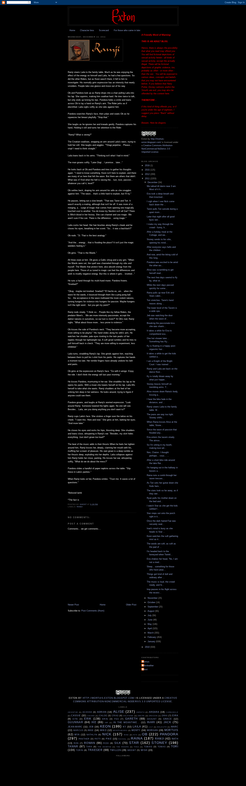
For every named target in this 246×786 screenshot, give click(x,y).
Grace (167, 719)
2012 (147, 174)
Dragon (153, 716)
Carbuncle (172, 712)
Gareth (131, 718)
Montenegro (120, 730)
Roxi (106, 743)
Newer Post (73, 604)
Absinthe (73, 712)
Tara (89, 747)
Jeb (91, 726)
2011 (147, 178)
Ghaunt (152, 719)
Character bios (87, 30)
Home (72, 30)
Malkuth (162, 727)
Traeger (95, 750)
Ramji (80, 507)
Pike (109, 739)
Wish (144, 750)
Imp (106, 722)
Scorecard (104, 30)
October (152, 602)
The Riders (122, 747)
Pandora (169, 734)
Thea (136, 747)
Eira (175, 715)
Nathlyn (92, 734)
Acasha (87, 712)
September (153, 606)
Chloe (103, 715)
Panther (84, 739)
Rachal (122, 739)
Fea (116, 719)
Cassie (76, 715)
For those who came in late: (127, 30)
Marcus (78, 730)
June (150, 619)
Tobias (148, 747)
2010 (147, 647)
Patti (98, 739)
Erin (105, 719)
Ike (93, 722)
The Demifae (104, 747)
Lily (151, 727)
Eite (75, 719)
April (150, 628)
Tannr (73, 746)
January (152, 641)
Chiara (91, 716)
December (153, 182)
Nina (126, 735)
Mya (77, 734)
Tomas (162, 747)
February (152, 637)
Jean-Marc (75, 726)
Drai (165, 715)
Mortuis (145, 661)
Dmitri (141, 716)
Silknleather (148, 665)
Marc (174, 726)
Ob (144, 734)
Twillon (115, 750)
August (151, 611)
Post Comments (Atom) (92, 610)
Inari (151, 722)
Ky (124, 726)
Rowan (89, 743)
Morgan (152, 730)
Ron (76, 743)
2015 (147, 170)
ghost (145, 669)
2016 (147, 165)
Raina (137, 738)
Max (91, 730)
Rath (175, 739)
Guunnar (75, 722)
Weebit (131, 750)
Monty (136, 730)
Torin (79, 750)
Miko (103, 730)
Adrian (102, 712)
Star (134, 743)
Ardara (154, 712)
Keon (105, 726)
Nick (106, 734)
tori (174, 746)
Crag (115, 715)
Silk (117, 743)
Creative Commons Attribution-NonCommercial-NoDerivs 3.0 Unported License (157, 148)
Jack (167, 722)
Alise (118, 711)
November (153, 598)
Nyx (135, 735)
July (150, 615)
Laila (137, 726)
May (150, 624)
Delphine (128, 716)
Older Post (131, 604)
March (151, 633)
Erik (87, 718)
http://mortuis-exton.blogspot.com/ (109, 698)
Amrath (140, 712)
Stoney (159, 743)
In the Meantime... (126, 722)
